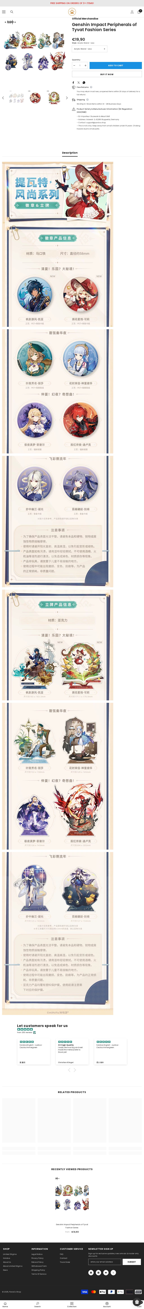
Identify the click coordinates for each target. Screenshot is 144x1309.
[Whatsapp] (84, 82)
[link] (18, 1148)
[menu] (3, 12)
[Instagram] (91, 1272)
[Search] (12, 12)
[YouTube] (106, 1272)
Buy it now (107, 74)
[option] (35, 50)
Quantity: (76, 60)
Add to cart (115, 65)
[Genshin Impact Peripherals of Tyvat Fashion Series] (72, 1197)
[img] (73, 1029)
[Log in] (132, 11)
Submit (132, 1261)
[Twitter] (78, 82)
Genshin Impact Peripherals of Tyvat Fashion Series (72, 1226)
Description (70, 152)
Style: (83, 43)
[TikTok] (98, 1272)
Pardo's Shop (15, 1292)
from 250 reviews (24, 1032)
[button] (3, 98)
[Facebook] (73, 82)
